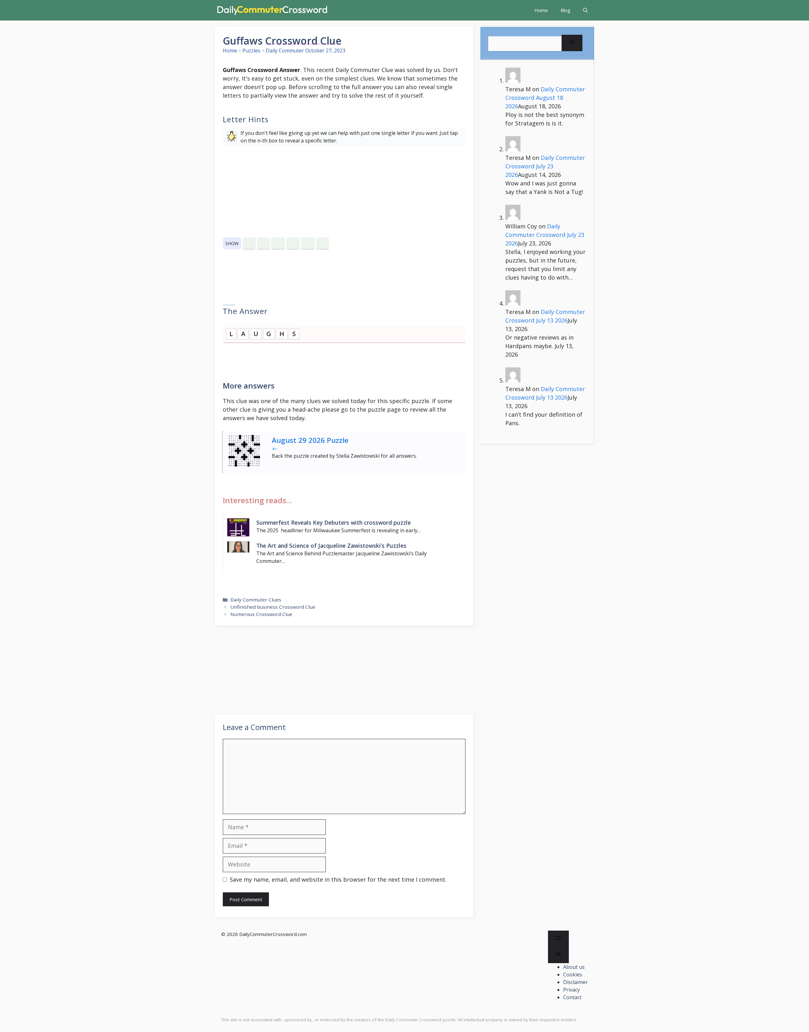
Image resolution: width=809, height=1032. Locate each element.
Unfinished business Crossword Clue (272, 607)
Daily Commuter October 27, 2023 (305, 50)
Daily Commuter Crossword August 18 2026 (545, 97)
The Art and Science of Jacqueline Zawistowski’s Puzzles (331, 545)
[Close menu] (558, 955)
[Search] (572, 43)
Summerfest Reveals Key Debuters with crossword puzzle (333, 522)
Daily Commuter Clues (255, 599)
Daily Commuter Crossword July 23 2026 (545, 166)
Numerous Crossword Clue (261, 614)
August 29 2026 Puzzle (310, 440)
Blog (565, 10)
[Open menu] (558, 939)
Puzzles (251, 50)
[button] (585, 10)
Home (541, 10)
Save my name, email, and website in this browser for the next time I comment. (338, 879)
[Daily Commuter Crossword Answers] (272, 10)
